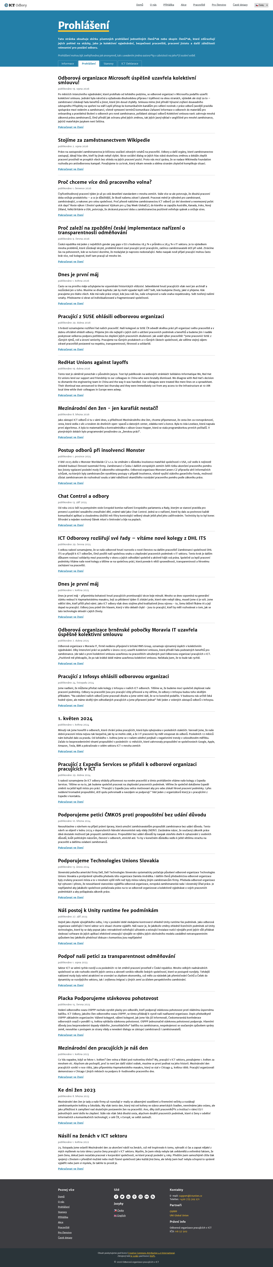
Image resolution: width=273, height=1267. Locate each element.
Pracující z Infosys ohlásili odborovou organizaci (113, 676)
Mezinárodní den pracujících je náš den (103, 1048)
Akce (183, 4)
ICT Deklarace (129, 63)
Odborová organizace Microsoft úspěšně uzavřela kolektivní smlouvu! (127, 80)
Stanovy (108, 63)
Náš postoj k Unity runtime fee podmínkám (108, 910)
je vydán (135, 1256)
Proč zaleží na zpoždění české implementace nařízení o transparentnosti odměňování (121, 230)
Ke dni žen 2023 (76, 1090)
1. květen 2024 (75, 718)
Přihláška (168, 4)
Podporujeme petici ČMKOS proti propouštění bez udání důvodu (132, 815)
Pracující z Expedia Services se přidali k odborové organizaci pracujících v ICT (127, 767)
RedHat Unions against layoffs (93, 362)
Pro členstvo (219, 4)
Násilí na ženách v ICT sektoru (92, 1136)
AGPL (152, 1256)
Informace (68, 63)
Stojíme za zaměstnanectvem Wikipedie (104, 140)
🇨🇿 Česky (119, 1210)
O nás (153, 4)
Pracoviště (199, 4)
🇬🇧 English (120, 1215)
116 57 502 (181, 1231)
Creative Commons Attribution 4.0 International (151, 1253)
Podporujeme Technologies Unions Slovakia (108, 861)
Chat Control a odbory (83, 496)
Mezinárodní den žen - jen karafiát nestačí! (108, 408)
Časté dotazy (240, 4)
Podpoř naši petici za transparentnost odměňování (116, 956)
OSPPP (173, 1211)
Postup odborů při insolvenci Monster (101, 450)
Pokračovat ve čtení (70, 127)
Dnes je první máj (78, 275)
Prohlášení (89, 63)
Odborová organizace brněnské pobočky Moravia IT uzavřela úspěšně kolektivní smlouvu (127, 632)
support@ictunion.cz (190, 1195)
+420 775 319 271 (189, 1199)
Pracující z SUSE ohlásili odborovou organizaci (111, 316)
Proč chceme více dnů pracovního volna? (105, 182)
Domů (139, 4)
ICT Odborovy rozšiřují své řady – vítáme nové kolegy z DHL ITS (132, 538)
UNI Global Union (179, 1215)
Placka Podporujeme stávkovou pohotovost (108, 998)
